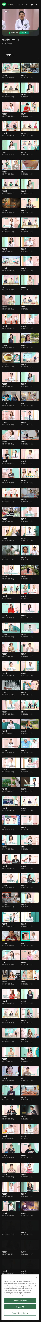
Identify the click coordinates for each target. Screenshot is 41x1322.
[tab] (10, 55)
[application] (20, 19)
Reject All (20, 1307)
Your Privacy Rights (20, 1313)
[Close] (36, 1277)
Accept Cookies (20, 1301)
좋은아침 (6, 39)
